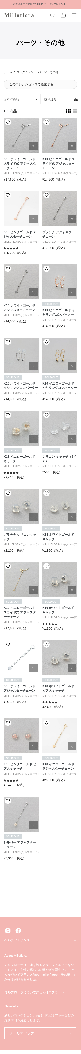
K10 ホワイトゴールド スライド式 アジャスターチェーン (20, 163)
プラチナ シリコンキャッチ (20, 537)
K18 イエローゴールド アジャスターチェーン (58, 766)
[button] (52, 15)
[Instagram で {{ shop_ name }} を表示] (7, 930)
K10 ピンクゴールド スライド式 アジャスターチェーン (58, 163)
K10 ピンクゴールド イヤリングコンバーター (58, 312)
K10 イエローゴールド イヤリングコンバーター (59, 386)
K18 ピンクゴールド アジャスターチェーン (20, 234)
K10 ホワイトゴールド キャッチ (58, 610)
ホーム (8, 72)
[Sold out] (72, 292)
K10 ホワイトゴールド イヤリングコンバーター (21, 386)
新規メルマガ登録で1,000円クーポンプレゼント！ (40, 4)
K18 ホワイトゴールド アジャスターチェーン (20, 688)
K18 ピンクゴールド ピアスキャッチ (20, 766)
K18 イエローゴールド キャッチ (20, 459)
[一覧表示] (75, 111)
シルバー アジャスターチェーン (20, 845)
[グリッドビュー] (68, 111)
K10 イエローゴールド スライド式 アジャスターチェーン (20, 612)
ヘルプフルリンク (17, 940)
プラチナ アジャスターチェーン (58, 234)
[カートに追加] (33, 146)
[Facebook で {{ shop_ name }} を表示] (18, 930)
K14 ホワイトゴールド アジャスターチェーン (20, 308)
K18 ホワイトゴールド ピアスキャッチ (58, 688)
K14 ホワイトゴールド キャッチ (58, 537)
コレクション (25, 72)
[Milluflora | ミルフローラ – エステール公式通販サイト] (19, 15)
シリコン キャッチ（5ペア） (59, 459)
